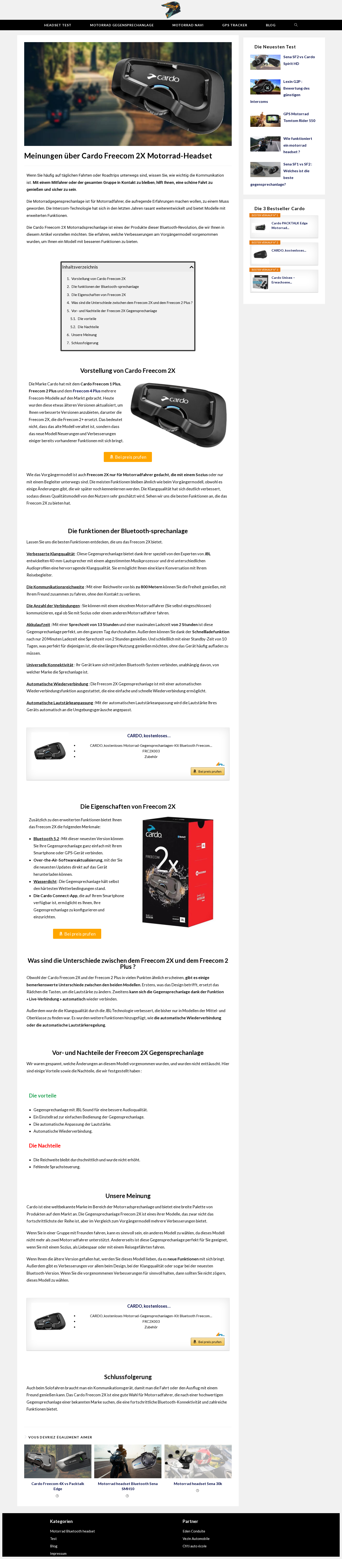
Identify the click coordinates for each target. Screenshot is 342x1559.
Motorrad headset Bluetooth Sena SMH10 (128, 1486)
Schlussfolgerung (84, 343)
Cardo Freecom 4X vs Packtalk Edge (57, 1486)
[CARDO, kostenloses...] (50, 751)
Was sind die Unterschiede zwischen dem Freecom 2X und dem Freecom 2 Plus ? (132, 302)
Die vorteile (87, 319)
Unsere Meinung (84, 335)
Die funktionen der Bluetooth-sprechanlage (105, 286)
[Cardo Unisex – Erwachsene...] (260, 282)
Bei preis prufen (209, 771)
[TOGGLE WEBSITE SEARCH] (296, 25)
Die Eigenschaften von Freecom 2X (98, 295)
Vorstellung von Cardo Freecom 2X (98, 278)
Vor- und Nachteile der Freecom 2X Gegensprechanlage (114, 311)
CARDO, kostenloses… (149, 735)
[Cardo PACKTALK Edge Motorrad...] (260, 227)
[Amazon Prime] (218, 764)
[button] (191, 267)
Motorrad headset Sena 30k (198, 1483)
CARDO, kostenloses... (289, 250)
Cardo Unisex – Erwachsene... (283, 280)
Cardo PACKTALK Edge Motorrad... (290, 225)
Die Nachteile (88, 327)
